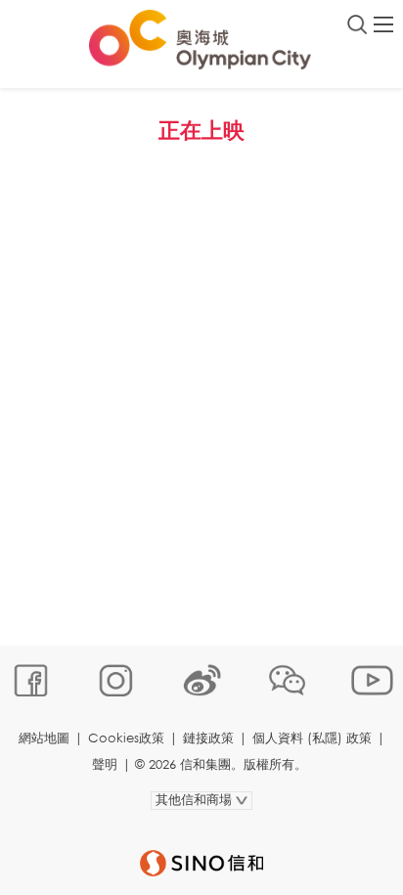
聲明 (104, 764)
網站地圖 (44, 738)
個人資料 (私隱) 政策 (312, 738)
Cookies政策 (126, 738)
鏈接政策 (208, 738)
